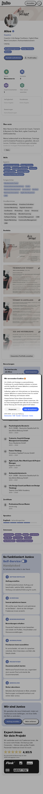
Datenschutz (8, 415)
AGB (14, 415)
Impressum (25, 415)
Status (31, 415)
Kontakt (18, 415)
